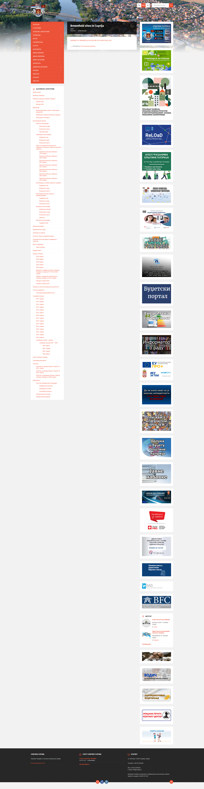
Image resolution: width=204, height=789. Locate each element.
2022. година (40, 326)
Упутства (35, 363)
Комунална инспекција (43, 206)
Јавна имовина (39, 56)
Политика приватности (38, 763)
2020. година (40, 321)
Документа (37, 49)
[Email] (97, 782)
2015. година (40, 307)
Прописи (42, 217)
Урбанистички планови (43, 394)
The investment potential (87, 46)
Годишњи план (43, 137)
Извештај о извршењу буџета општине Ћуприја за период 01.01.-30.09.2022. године (48, 271)
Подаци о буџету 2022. (43, 281)
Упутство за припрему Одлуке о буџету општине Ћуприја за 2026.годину (48, 376)
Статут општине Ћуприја (40, 357)
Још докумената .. (84, 764)
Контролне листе (44, 129)
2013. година (40, 301)
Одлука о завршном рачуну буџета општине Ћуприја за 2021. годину (46, 277)
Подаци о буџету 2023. (43, 283)
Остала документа (38, 290)
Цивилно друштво (40, 67)
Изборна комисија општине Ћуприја (44, 99)
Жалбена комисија (38, 95)
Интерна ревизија (38, 226)
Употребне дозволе (45, 391)
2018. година (40, 315)
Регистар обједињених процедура (46, 383)
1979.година (46, 345)
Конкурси (37, 63)
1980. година (46, 348)
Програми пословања (43, 117)
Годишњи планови (45, 209)
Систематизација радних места (45, 293)
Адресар (36, 74)
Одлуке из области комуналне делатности (46, 287)
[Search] (171, 5)
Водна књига (37, 92)
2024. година (40, 332)
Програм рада (43, 132)
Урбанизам (36, 380)
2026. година (40, 337)
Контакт (36, 77)
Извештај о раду (44, 140)
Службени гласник (38, 296)
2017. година (40, 312)
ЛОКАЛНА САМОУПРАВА (41, 32)
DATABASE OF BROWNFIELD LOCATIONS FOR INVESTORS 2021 (91, 40)
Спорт (155, 627)
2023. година (40, 329)
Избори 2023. (40, 104)
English (36, 81)
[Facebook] (102, 782)
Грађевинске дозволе (46, 386)
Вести (35, 39)
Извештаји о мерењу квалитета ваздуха (48, 115)
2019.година (39, 256)
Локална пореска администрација (43, 236)
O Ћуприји (37, 28)
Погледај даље (146, 644)
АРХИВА (35, 70)
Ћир (143, 5)
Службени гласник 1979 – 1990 (48, 343)
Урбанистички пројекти (43, 397)
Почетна (73, 31)
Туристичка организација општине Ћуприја (161, 632)
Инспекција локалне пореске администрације (45, 194)
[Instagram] (106, 782)
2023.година (39, 267)
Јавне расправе (39, 60)
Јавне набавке (38, 53)
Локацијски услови (45, 388)
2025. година (40, 334)
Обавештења (38, 42)
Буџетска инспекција (42, 123)
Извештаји (36, 107)
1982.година (46, 354)
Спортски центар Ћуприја (161, 619)
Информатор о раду (39, 229)
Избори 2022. (40, 101)
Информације (82, 31)
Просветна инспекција (43, 220)
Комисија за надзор (39, 233)
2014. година (40, 304)
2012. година (40, 299)
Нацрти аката (37, 250)
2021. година (40, 323)
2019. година (40, 318)
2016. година (40, 310)
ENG (139, 5)
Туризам (156, 640)
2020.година (40, 259)
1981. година (46, 351)
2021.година (39, 262)
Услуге (35, 46)
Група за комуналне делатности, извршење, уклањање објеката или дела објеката (48, 147)
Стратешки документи (39, 360)
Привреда (37, 35)
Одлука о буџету (38, 254)
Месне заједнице (38, 244)
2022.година (39, 264)
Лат (148, 5)
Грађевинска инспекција (43, 134)
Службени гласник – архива (44, 340)
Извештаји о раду (44, 126)
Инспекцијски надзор (39, 121)
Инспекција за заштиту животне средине (48, 183)
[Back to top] (171, 782)
